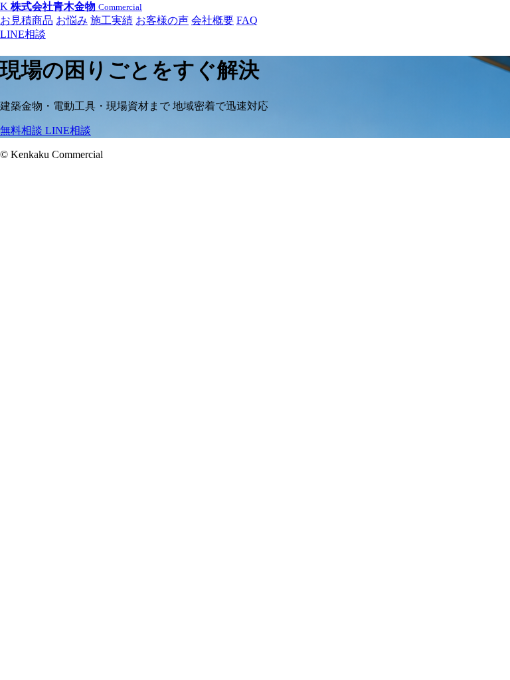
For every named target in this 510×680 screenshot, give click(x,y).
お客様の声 (162, 20)
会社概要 (212, 20)
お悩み (72, 20)
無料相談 (22, 130)
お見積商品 (26, 20)
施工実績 (111, 20)
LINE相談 (23, 34)
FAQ (247, 20)
